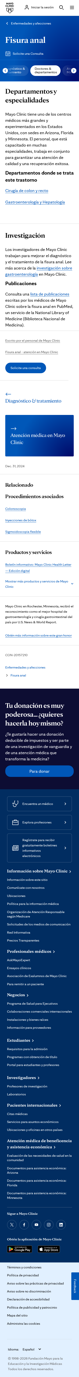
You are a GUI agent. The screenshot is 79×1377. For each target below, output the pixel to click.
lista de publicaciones (49, 294)
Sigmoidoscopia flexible (23, 531)
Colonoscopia (15, 509)
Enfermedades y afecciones (31, 23)
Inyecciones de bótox (20, 520)
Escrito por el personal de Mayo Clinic (32, 340)
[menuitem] (45, 71)
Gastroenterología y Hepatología (35, 202)
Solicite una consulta (26, 368)
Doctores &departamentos (46, 70)
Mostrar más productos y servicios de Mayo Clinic (36, 584)
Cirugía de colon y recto (26, 190)
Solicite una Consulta (28, 53)
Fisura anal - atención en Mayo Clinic (31, 352)
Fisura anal (25, 39)
